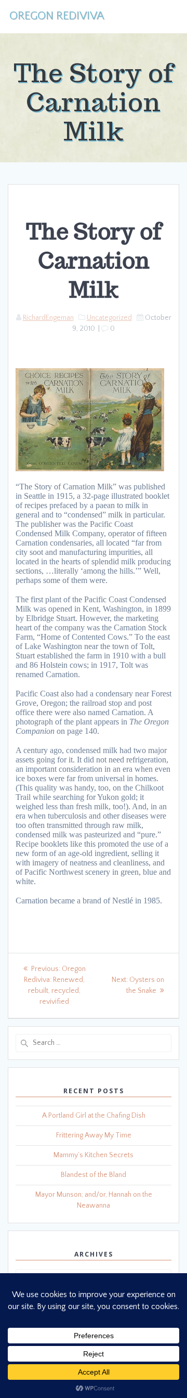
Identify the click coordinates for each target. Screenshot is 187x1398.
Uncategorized (109, 318)
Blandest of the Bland (93, 1175)
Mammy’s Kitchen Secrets (93, 1155)
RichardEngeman (48, 318)
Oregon (56, 16)
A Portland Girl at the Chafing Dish (93, 1115)
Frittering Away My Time (93, 1135)
